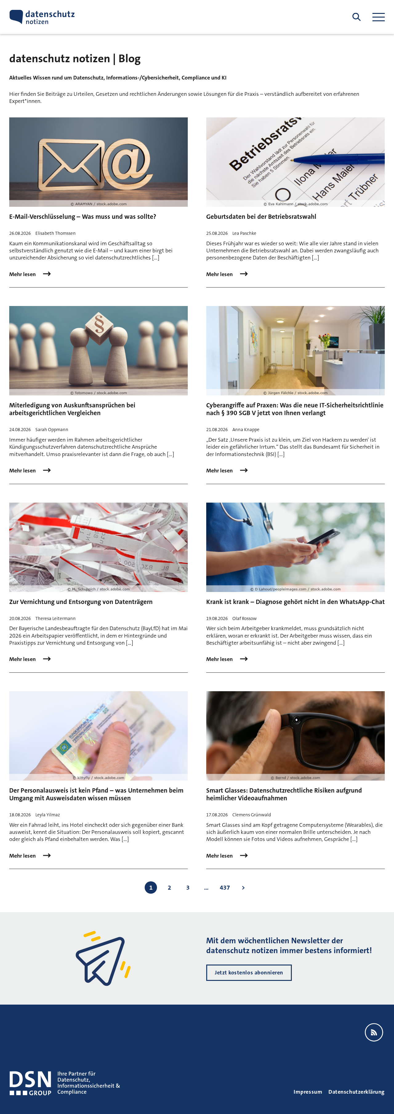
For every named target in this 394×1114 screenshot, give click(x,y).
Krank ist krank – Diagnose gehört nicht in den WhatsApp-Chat (295, 602)
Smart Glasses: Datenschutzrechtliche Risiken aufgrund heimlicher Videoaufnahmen (284, 794)
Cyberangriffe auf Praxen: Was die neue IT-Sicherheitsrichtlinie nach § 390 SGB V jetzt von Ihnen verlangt (295, 409)
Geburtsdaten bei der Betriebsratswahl (261, 216)
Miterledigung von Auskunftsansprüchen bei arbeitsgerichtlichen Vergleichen (72, 409)
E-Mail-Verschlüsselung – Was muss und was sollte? (82, 216)
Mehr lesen (23, 274)
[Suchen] (356, 17)
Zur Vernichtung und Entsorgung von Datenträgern (81, 602)
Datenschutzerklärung (356, 1092)
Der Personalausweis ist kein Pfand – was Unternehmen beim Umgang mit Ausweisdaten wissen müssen (96, 794)
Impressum (308, 1092)
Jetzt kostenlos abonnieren (249, 972)
